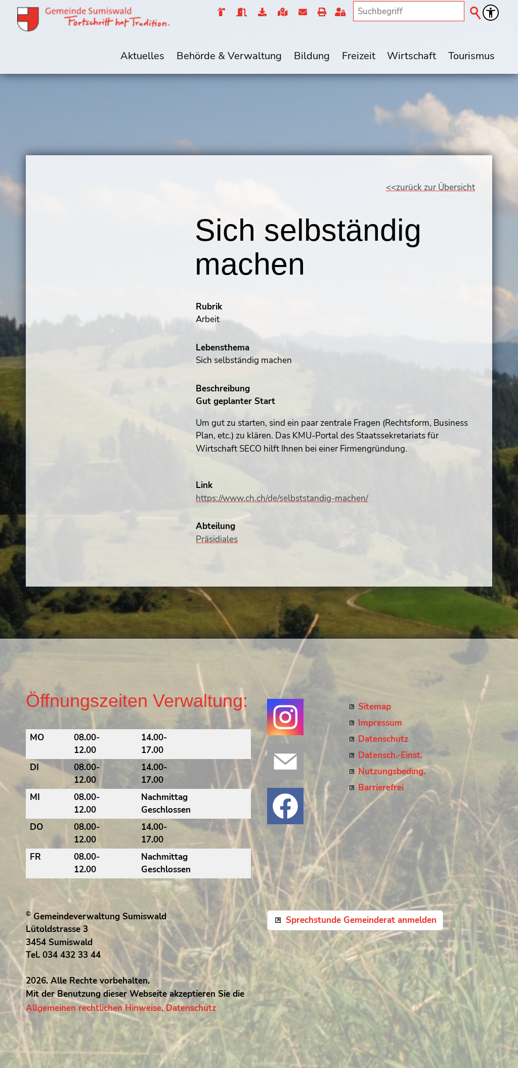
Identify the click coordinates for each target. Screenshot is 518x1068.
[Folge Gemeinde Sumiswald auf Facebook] (285, 806)
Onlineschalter (262, 12)
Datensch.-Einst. (390, 755)
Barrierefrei (381, 787)
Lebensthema (222, 347)
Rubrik (209, 307)
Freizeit (358, 56)
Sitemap (374, 707)
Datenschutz (383, 739)
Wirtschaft (411, 56)
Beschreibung (223, 388)
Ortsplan (282, 12)
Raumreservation (241, 12)
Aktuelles (142, 56)
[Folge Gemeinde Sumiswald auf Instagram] (285, 717)
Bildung (312, 56)
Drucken (321, 12)
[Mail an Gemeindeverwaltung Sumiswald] (285, 761)
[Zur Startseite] (93, 19)
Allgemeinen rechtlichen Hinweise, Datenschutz (121, 1008)
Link (204, 485)
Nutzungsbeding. (391, 771)
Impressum (380, 723)
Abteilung (215, 526)
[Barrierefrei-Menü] (491, 13)
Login (342, 12)
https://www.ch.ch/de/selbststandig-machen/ (282, 498)
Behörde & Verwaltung (229, 56)
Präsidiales (217, 539)
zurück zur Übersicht (435, 187)
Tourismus (471, 56)
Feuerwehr (221, 12)
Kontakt (302, 12)
